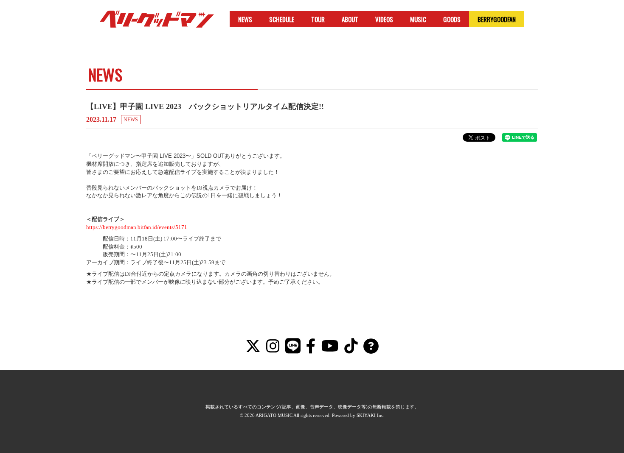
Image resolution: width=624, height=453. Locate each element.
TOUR (318, 19)
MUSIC (418, 19)
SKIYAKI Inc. (371, 415)
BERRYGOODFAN (497, 19)
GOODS (452, 19)
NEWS (245, 19)
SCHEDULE (281, 19)
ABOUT (350, 19)
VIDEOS (384, 19)
